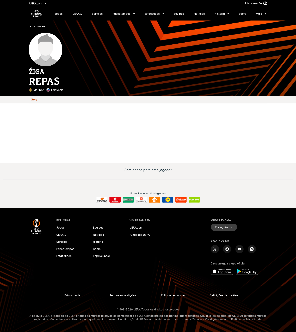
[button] (123, 13)
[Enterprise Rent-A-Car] (128, 200)
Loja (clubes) (101, 255)
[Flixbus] (194, 200)
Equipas (98, 227)
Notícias (98, 234)
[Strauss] (115, 200)
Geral (34, 99)
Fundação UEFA (140, 234)
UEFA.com (136, 227)
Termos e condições (123, 295)
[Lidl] (167, 200)
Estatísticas (64, 255)
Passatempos (65, 248)
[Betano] (181, 200)
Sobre (97, 248)
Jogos (60, 227)
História (98, 241)
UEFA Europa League (36, 13)
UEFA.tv (61, 234)
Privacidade (72, 295)
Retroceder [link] (39, 26)
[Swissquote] (141, 200)
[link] (58, 13)
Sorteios (61, 241)
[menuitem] (59, 13)
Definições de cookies (224, 295)
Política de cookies (173, 295)
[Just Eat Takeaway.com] (154, 200)
